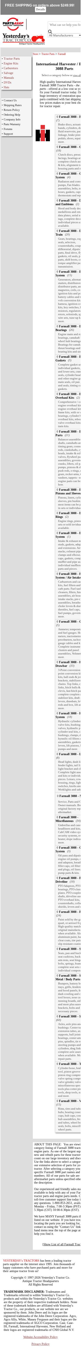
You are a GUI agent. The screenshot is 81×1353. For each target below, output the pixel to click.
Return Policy (12, 110)
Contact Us (10, 100)
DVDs (7, 82)
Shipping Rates (13, 105)
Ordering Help (12, 114)
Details (40, 9)
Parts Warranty (12, 124)
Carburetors (11, 68)
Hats (6, 87)
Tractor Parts (12, 58)
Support (8, 133)
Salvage (8, 73)
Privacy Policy (40, 1344)
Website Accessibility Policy (40, 1337)
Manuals (9, 77)
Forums (8, 129)
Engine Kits (11, 63)
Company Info (12, 119)
